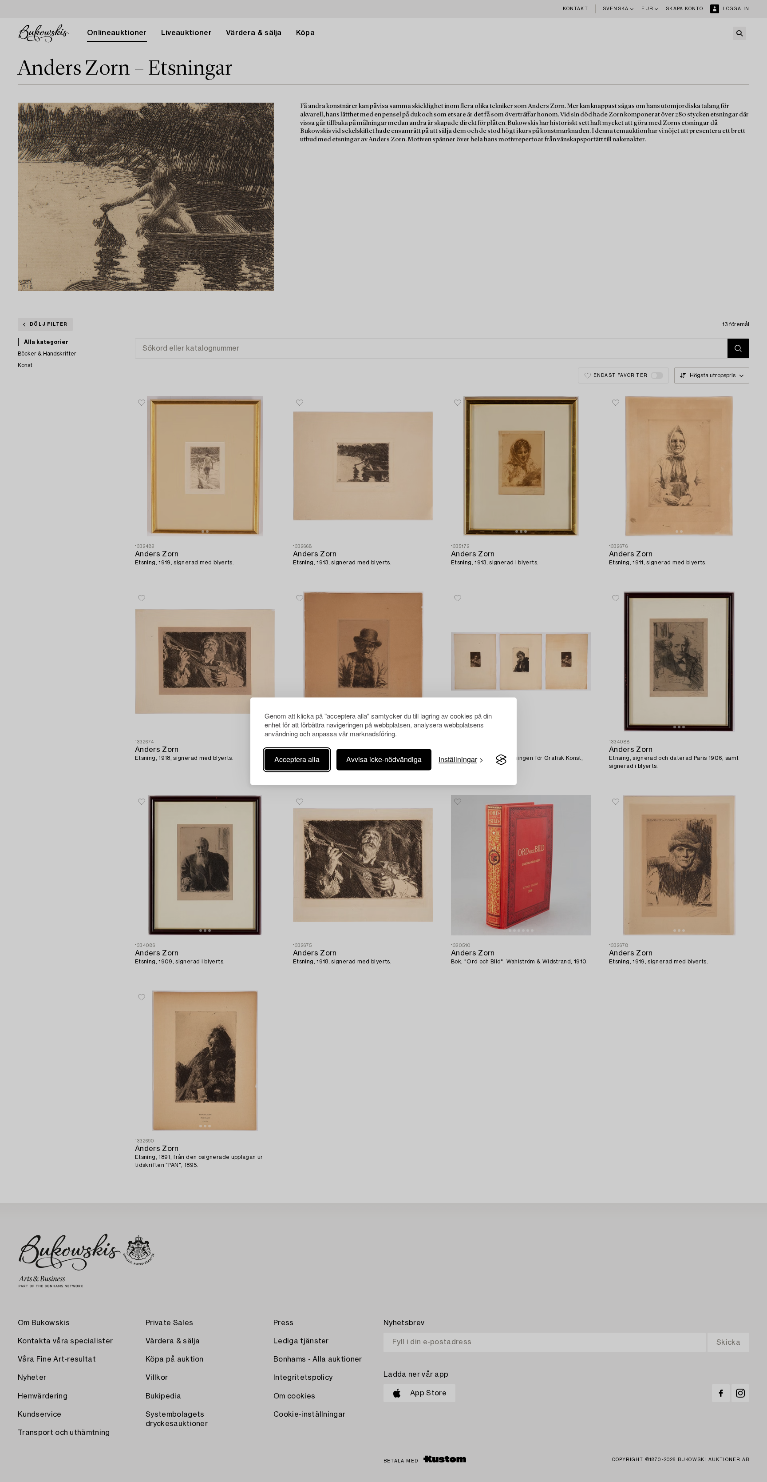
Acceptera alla (297, 760)
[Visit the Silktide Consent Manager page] (501, 760)
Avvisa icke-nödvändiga (384, 760)
